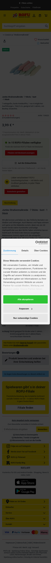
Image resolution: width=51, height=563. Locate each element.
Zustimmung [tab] (9, 250)
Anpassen (24, 308)
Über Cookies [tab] (41, 250)
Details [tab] (25, 250)
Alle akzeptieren (25, 299)
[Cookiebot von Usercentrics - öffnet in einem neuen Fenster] (36, 242)
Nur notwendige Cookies (25, 318)
